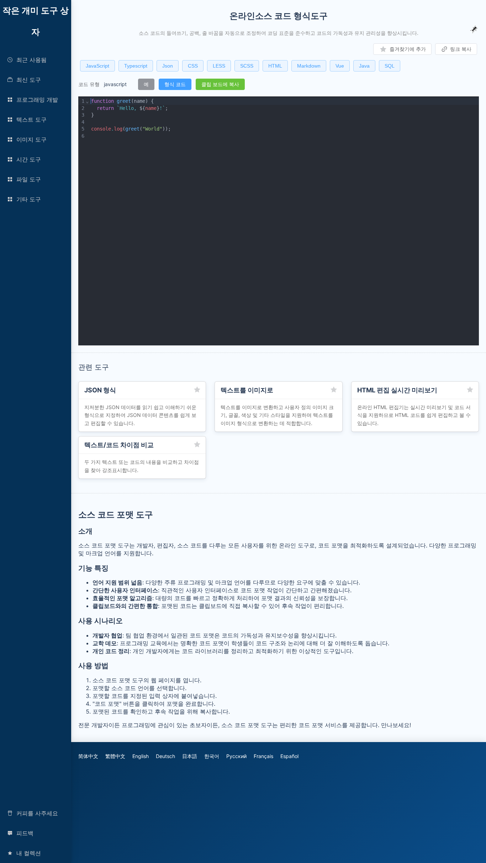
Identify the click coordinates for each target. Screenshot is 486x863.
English (140, 756)
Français (263, 756)
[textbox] (284, 220)
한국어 (211, 756)
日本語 (189, 756)
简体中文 (88, 756)
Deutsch (165, 756)
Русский (236, 756)
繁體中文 (115, 756)
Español (289, 756)
